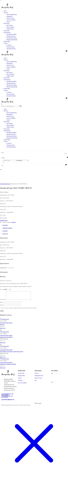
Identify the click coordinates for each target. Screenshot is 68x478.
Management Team (39, 375)
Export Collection (10, 27)
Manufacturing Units (11, 36)
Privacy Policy (21, 373)
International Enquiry (11, 48)
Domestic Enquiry (10, 47)
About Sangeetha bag (12, 14)
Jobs (36, 380)
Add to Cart (2, 328)
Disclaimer (20, 380)
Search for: (3, 106)
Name (2, 302)
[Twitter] (47, 405)
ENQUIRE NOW (4, 220)
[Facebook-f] (36, 405)
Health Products (10, 29)
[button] (3, 218)
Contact (5, 43)
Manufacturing (7, 32)
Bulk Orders (6, 23)
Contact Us (9, 45)
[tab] (35, 225)
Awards (8, 21)
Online (4, 184)
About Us (6, 12)
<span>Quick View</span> (6, 323)
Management (9, 16)
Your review (3, 299)
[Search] (20, 106)
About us (37, 373)
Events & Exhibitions (11, 20)
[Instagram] (43, 405)
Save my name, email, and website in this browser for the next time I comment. (19, 308)
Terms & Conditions (22, 383)
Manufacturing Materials (12, 39)
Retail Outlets (7, 41)
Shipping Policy (21, 375)
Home (5, 11)
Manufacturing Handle (12, 38)
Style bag (8, 184)
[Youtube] (51, 405)
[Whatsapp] (40, 405)
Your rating (2, 289)
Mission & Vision (10, 18)
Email (1, 305)
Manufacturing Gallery (11, 34)
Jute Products (10, 25)
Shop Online (7, 30)
